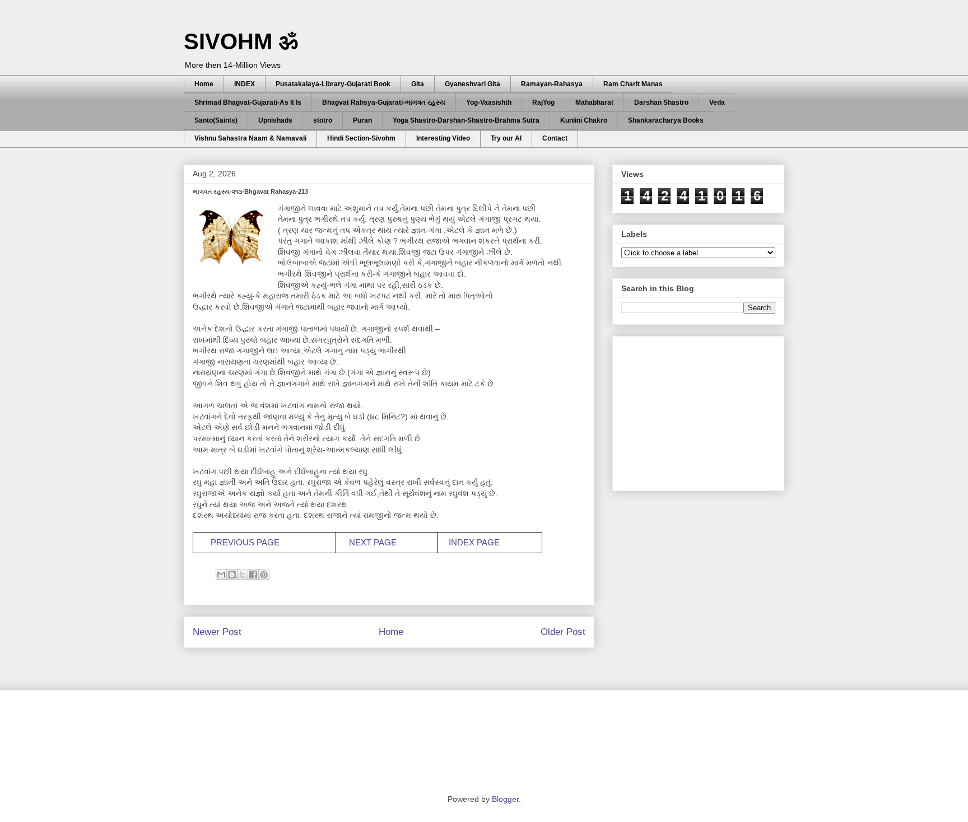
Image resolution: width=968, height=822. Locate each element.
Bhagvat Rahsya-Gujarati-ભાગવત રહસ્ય (383, 102)
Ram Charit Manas (633, 84)
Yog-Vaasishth (488, 102)
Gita (417, 84)
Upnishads (275, 120)
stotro (322, 120)
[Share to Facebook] (253, 574)
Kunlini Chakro (583, 120)
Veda (717, 102)
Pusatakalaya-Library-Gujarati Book (333, 84)
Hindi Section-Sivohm (361, 138)
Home (203, 84)
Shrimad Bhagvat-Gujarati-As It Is (247, 102)
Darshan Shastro (661, 102)
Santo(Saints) (216, 120)
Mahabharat (594, 102)
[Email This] (221, 574)
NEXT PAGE (373, 542)
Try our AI (506, 138)
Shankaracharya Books (666, 120)
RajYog (543, 102)
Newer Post (217, 632)
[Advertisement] (705, 410)
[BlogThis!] (232, 574)
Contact (554, 138)
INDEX (244, 84)
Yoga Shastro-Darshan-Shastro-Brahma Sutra (466, 120)
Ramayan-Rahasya (552, 84)
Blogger (505, 799)
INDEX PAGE (474, 542)
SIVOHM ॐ (241, 41)
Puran (362, 120)
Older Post (563, 632)
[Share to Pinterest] (263, 574)
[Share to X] (242, 574)
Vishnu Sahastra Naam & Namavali (250, 138)
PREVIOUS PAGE (245, 542)
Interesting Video (443, 138)
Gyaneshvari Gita (472, 84)
